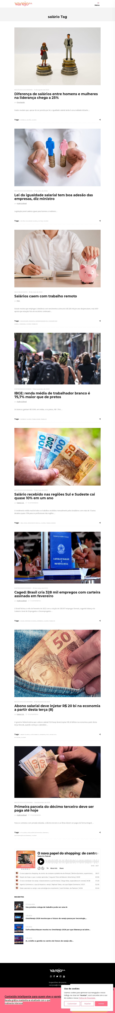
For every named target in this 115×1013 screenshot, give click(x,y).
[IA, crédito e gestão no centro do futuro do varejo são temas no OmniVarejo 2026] (18, 939)
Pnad (25, 523)
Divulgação (21, 102)
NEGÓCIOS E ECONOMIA (23, 90)
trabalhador (36, 419)
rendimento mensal (34, 523)
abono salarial (25, 734)
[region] (86, 997)
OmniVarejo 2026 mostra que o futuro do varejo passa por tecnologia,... (56, 918)
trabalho (35, 324)
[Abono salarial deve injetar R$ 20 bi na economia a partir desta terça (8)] (57, 663)
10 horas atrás (30, 904)
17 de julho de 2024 (41, 191)
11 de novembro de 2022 (41, 389)
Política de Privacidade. (87, 998)
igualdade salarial (31, 221)
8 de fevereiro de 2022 (42, 702)
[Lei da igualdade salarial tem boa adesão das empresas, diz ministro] (57, 157)
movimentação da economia (22, 835)
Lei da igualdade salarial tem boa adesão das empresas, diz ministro (53, 197)
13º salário (23, 832)
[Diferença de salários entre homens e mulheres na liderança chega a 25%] (57, 56)
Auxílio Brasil (35, 734)
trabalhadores (51, 523)
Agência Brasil (22, 203)
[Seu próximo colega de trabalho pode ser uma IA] (18, 906)
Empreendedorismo (42, 321)
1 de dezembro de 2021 (42, 802)
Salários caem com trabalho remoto (45, 296)
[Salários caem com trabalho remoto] (57, 258)
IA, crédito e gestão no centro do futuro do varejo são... (50, 941)
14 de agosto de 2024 (41, 90)
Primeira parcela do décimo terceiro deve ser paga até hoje (54, 808)
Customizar (72, 1004)
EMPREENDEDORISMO (22, 389)
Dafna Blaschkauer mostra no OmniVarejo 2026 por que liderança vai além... (58, 930)
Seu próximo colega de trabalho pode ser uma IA (46, 907)
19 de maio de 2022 (41, 490)
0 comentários (33, 503)
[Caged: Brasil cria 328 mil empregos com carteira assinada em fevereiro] (57, 557)
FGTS (47, 734)
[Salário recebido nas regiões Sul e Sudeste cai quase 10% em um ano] (57, 457)
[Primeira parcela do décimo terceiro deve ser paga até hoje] (57, 772)
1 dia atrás (29, 915)
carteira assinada (30, 620)
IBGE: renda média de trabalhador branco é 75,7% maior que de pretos (52, 395)
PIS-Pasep (17, 737)
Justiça (40, 221)
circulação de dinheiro (35, 832)
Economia (32, 321)
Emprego (23, 419)
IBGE (21, 523)
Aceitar (101, 1004)
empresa (23, 119)
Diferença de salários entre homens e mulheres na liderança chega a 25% (56, 96)
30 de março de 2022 (40, 588)
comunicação (24, 321)
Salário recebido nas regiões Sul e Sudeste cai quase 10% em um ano (54, 496)
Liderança (22, 324)
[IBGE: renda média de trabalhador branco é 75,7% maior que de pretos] (57, 358)
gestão (29, 119)
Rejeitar (87, 1004)
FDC (18, 301)
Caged (22, 620)
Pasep (52, 734)
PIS (55, 734)
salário (34, 119)
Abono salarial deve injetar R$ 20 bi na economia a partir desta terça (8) (57, 708)
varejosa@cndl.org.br (57, 985)
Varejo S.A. (20, 503)
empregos (40, 620)
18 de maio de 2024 (35, 292)
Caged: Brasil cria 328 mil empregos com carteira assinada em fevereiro (57, 594)
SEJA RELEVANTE (20, 292)
